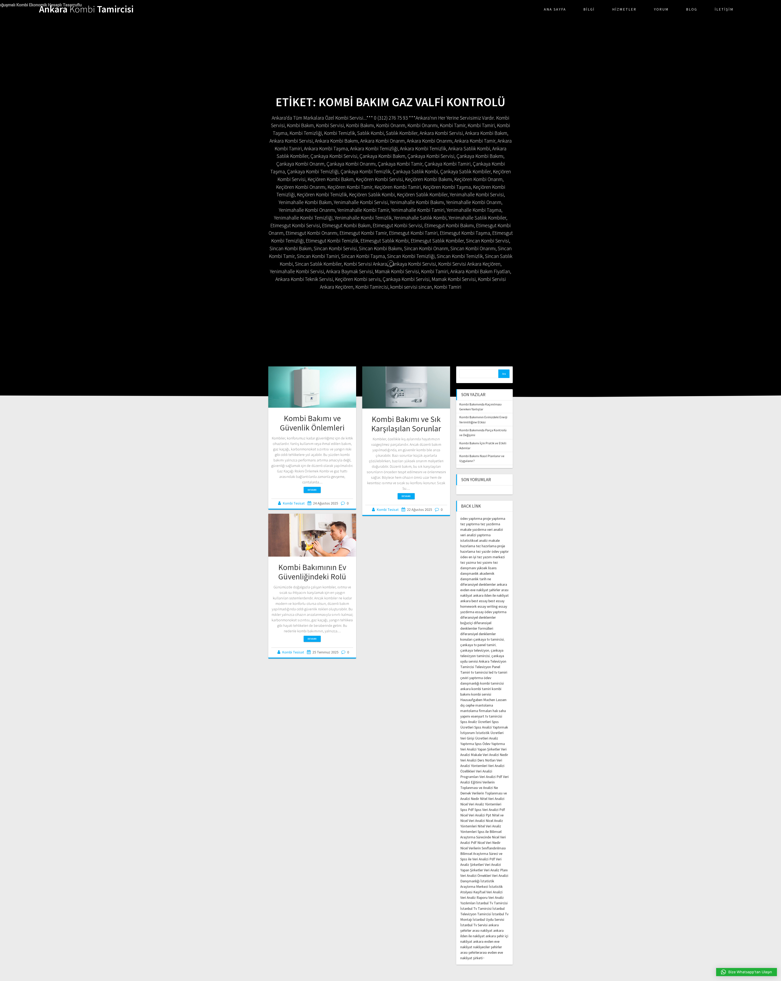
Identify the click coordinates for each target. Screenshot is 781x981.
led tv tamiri (498, 672)
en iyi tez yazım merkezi (487, 557)
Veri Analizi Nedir (495, 754)
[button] (746, 972)
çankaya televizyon (474, 650)
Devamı (312, 489)
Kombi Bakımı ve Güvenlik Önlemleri (312, 423)
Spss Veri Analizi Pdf (489, 809)
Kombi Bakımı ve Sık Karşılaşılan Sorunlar (406, 424)
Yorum (661, 9)
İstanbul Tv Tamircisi (492, 903)
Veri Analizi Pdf (490, 776)
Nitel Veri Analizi (492, 798)
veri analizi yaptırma (475, 535)
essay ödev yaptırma (490, 612)
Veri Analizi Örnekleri (475, 875)
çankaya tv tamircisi (488, 639)
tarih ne (485, 579)
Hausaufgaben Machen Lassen (483, 699)
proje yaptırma (494, 518)
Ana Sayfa (555, 9)
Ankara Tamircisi (86, 9)
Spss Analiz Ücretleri (475, 721)
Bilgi (589, 9)
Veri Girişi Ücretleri (474, 738)
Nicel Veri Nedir (489, 842)
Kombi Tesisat (294, 503)
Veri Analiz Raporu (474, 897)
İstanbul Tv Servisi (474, 925)
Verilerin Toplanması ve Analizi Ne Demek (479, 787)
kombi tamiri (481, 688)
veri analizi (495, 529)
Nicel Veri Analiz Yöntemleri (480, 804)
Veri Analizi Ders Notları (478, 760)
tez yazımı (484, 562)
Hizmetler (624, 9)
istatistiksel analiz (474, 540)
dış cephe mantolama (476, 705)
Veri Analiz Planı (496, 870)
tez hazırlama (486, 546)
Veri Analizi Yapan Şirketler (480, 749)
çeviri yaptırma (472, 677)
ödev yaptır (500, 551)
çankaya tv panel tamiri (478, 644)
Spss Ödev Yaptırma (490, 743)
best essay (479, 601)
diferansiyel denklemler (478, 584)
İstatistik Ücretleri (490, 732)
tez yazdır (483, 551)
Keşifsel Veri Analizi (488, 892)
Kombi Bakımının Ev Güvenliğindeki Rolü (312, 572)
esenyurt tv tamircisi (486, 716)
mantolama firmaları (476, 710)
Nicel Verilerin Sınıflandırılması (483, 848)
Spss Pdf (467, 809)
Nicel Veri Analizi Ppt (475, 815)
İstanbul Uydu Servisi (488, 919)
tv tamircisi (479, 672)
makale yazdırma (473, 529)
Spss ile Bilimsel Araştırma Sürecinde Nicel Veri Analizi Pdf (483, 837)
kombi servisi (481, 694)
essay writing (488, 606)
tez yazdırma (490, 524)
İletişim (724, 9)
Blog (691, 9)
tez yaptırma (470, 524)
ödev (464, 557)
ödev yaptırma (471, 518)
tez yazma (468, 562)
